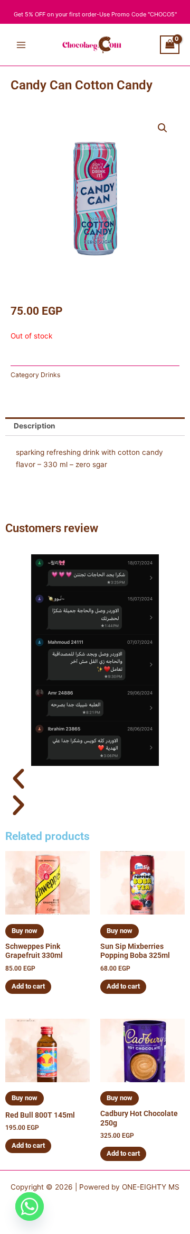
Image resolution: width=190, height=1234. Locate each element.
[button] (162, 128)
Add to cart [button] (28, 986)
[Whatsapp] (29, 1206)
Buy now (24, 931)
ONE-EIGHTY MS (150, 1187)
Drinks (50, 375)
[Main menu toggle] (21, 44)
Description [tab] (34, 426)
